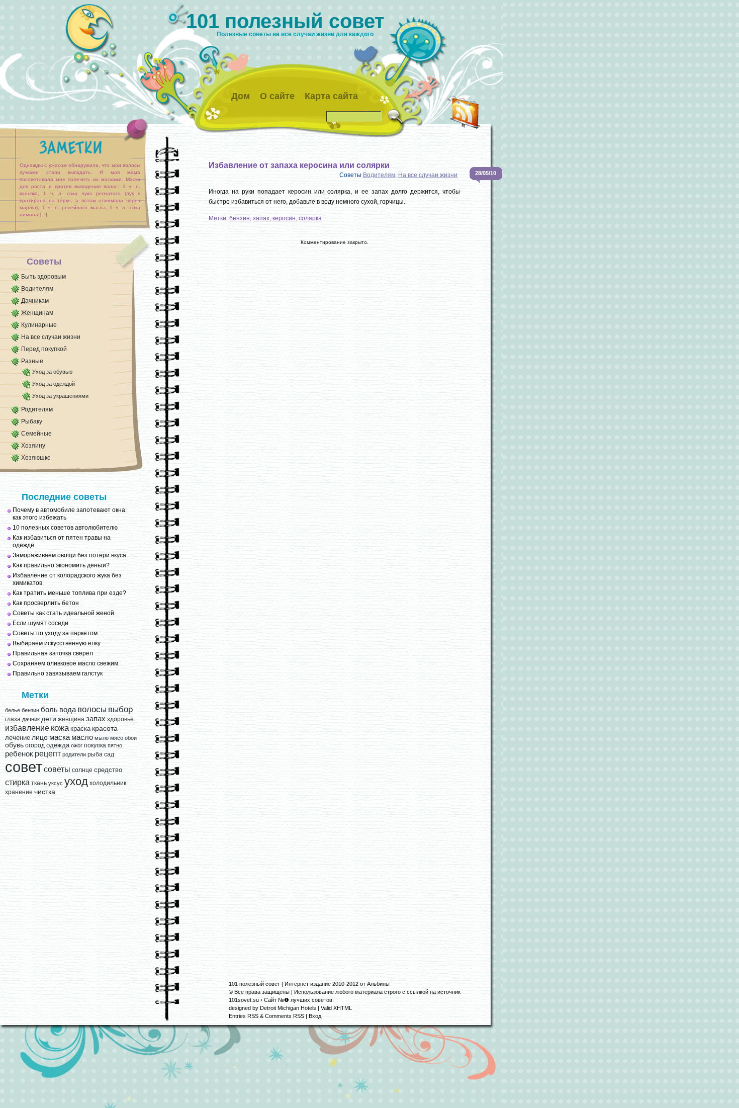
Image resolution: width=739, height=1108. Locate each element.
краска (80, 728)
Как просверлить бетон (46, 603)
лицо (40, 737)
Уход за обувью (52, 372)
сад (109, 754)
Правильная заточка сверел (53, 653)
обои (131, 738)
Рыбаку (31, 421)
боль (49, 710)
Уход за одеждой (53, 384)
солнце (82, 770)
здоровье (120, 719)
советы (57, 769)
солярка (310, 218)
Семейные (36, 433)
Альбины (378, 984)
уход (76, 782)
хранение (19, 792)
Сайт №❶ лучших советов (298, 1000)
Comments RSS (284, 1016)
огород (35, 745)
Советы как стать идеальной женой (63, 613)
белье (12, 710)
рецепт (48, 753)
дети (48, 719)
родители (74, 754)
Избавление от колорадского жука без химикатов (67, 579)
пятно (115, 745)
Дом (240, 96)
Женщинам (37, 312)
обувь (14, 745)
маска (59, 737)
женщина (71, 719)
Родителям (37, 409)
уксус (55, 783)
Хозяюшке (36, 457)
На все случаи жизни (50, 336)
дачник (31, 719)
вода (67, 709)
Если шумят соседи (40, 623)
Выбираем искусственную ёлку (57, 643)
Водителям (37, 288)
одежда (57, 745)
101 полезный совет (285, 21)
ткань (39, 783)
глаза (13, 719)
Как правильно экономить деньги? (61, 565)
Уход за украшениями (60, 396)
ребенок (19, 754)
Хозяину (33, 445)
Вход (315, 1016)
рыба (95, 754)
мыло (102, 738)
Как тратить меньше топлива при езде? (69, 592)
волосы (92, 709)
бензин (30, 710)
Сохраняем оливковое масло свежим (65, 663)
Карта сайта (331, 96)
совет (23, 766)
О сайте (277, 96)
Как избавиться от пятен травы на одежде (62, 541)
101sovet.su (244, 1000)
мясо (116, 738)
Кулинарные (39, 324)
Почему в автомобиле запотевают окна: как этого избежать (70, 513)
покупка (95, 745)
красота (105, 728)
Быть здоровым (43, 276)
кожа (60, 728)
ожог (76, 745)
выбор (120, 709)
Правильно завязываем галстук (58, 673)
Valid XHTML (336, 1008)
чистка (44, 792)
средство (108, 770)
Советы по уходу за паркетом (55, 633)
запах (96, 719)
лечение (17, 737)
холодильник (107, 783)
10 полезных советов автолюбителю (65, 527)
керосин (284, 218)
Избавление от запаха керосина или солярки (299, 165)
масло (82, 737)
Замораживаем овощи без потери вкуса (69, 555)
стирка (17, 782)
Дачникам (35, 300)
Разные (32, 361)
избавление (27, 728)
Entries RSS (243, 1016)
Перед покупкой (44, 349)
